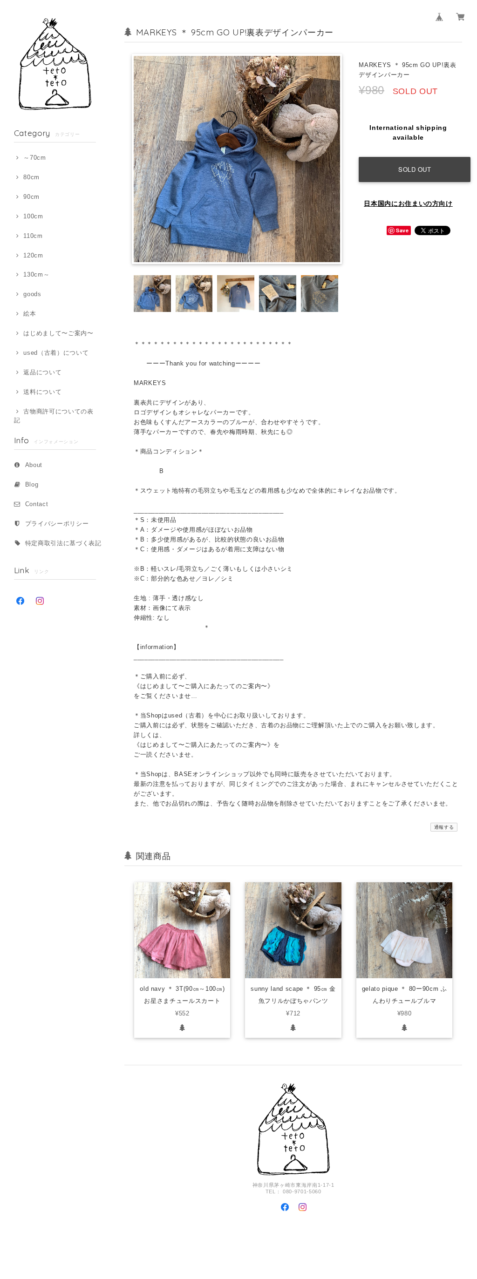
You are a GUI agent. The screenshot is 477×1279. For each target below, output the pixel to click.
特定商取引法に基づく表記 (63, 543)
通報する (444, 827)
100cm (33, 216)
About (33, 464)
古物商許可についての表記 (54, 415)
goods (32, 294)
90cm (31, 196)
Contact (36, 504)
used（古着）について (56, 352)
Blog (32, 484)
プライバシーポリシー (57, 523)
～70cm (34, 157)
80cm (31, 177)
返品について (42, 372)
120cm (33, 255)
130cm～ (36, 274)
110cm (32, 235)
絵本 (29, 313)
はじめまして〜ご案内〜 (58, 333)
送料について (42, 391)
